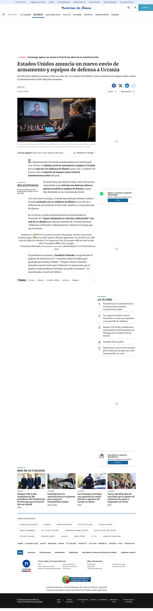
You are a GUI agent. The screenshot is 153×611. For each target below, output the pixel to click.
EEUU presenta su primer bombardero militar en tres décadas (27, 191)
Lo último (105, 299)
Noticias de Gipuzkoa (70, 566)
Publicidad (73, 552)
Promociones (45, 552)
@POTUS (37, 234)
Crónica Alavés (48, 536)
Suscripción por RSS (118, 566)
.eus (20, 552)
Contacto (31, 552)
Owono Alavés (105, 524)
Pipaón (47, 524)
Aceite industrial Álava (105, 530)
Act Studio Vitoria (49, 530)
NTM (19, 508)
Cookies (93, 599)
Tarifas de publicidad (94, 569)
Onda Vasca (67, 569)
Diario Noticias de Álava (46, 566)
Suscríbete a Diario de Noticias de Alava (99, 552)
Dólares (40, 280)
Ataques (75, 280)
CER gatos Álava (27, 536)
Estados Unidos (53, 280)
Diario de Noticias (69, 564)
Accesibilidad (102, 599)
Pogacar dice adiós (28, 524)
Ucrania (31, 280)
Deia (39, 564)
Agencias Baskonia (111, 536)
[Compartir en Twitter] (120, 86)
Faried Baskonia (64, 524)
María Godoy (52, 505)
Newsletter (60, 552)
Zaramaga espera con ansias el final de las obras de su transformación (63, 57)
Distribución (91, 564)
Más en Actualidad (31, 470)
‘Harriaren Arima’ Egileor (76, 530)
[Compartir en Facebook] (114, 86)
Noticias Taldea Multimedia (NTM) (49, 569)
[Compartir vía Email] (133, 86)
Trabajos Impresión (118, 564)
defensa (66, 280)
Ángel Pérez (79, 536)
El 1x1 (94, 536)
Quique (64, 536)
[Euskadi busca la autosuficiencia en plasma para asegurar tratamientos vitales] (61, 481)
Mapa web (90, 566)
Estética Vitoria (85, 524)
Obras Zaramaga (27, 530)
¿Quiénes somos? (128, 552)
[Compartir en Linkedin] (127, 86)
